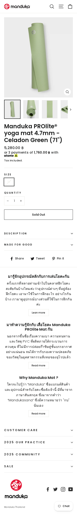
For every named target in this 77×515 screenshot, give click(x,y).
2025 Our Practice (24, 442)
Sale (9, 466)
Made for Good (18, 244)
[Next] (70, 109)
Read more (38, 365)
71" (9, 182)
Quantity (12, 192)
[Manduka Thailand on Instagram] (63, 489)
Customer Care (21, 430)
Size (8, 174)
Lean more (38, 312)
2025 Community (22, 454)
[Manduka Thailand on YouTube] (70, 489)
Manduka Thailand (14, 507)
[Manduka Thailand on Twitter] (55, 489)
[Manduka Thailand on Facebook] (48, 489)
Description (15, 233)
